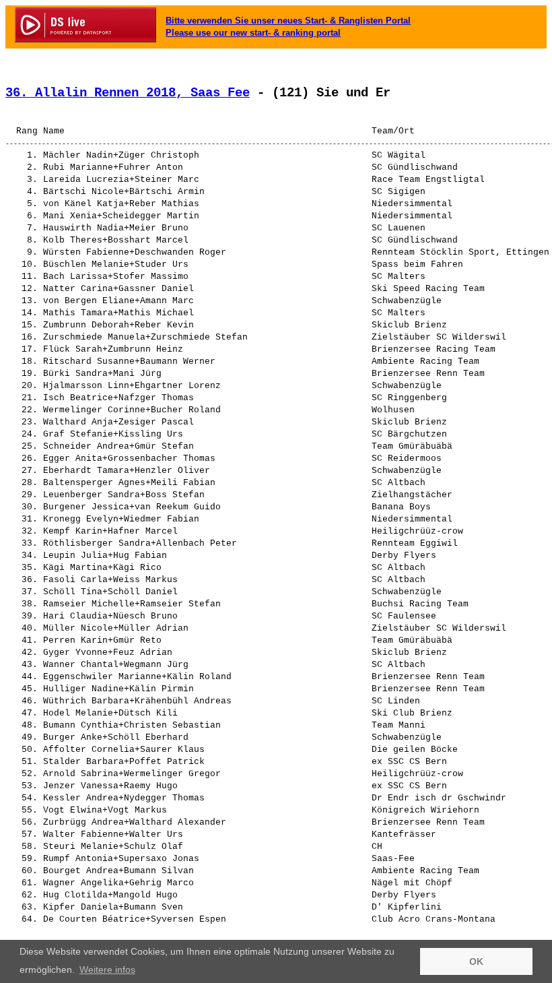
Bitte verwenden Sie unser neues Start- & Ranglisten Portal (288, 20)
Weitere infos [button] (107, 969)
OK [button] (476, 961)
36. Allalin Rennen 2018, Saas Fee (127, 93)
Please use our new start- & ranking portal (253, 33)
